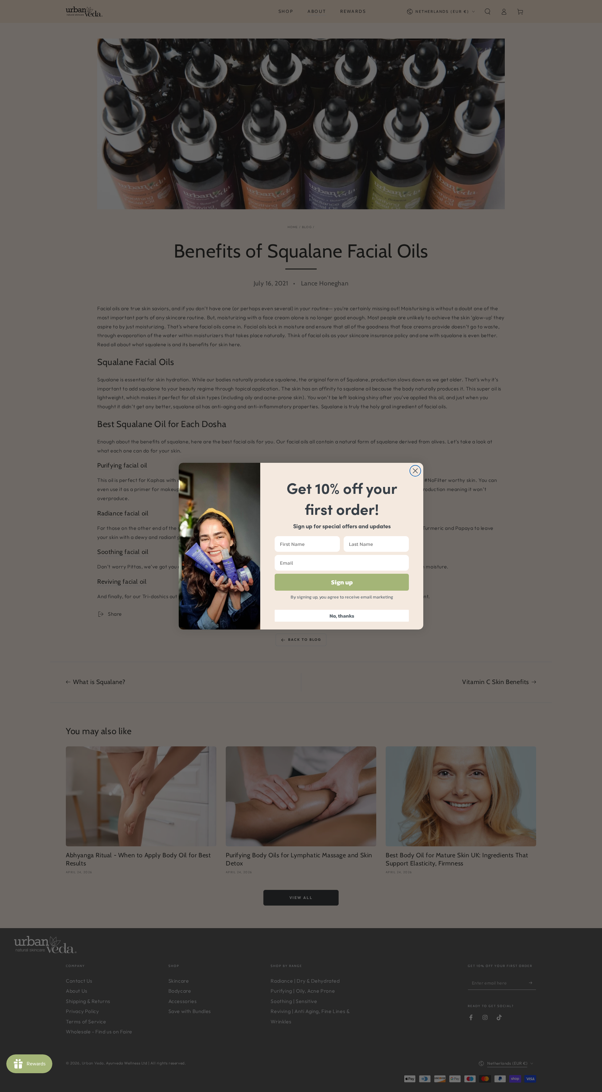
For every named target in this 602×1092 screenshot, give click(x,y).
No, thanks (342, 615)
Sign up (342, 582)
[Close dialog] (415, 470)
